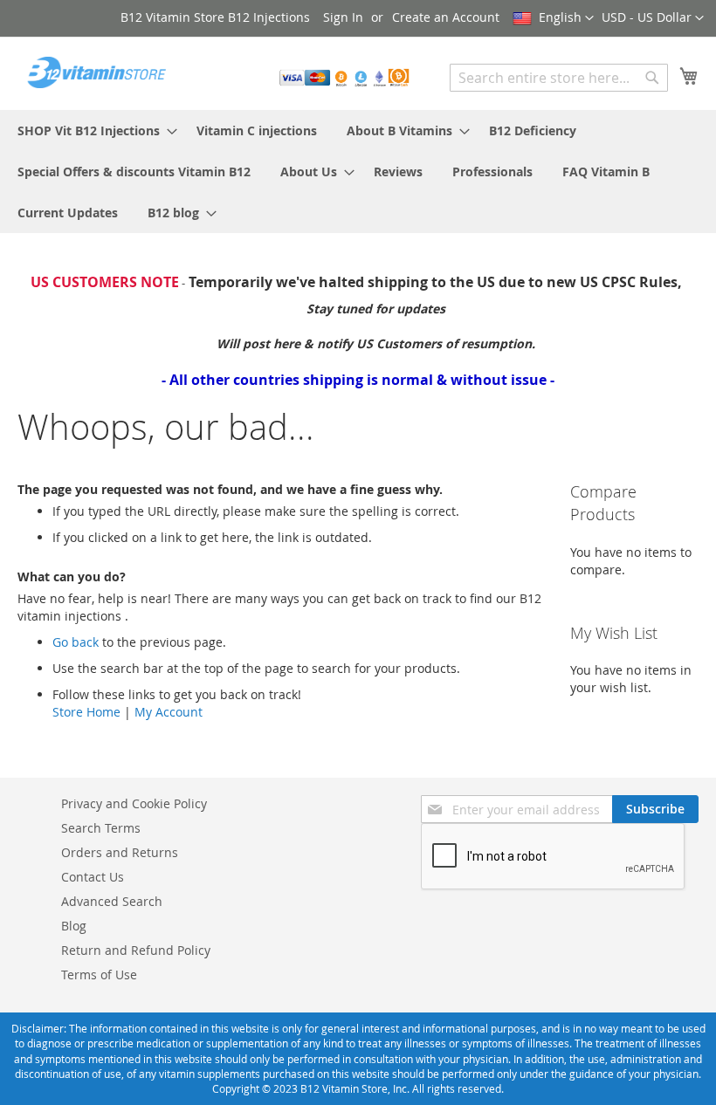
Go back (75, 642)
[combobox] (559, 78)
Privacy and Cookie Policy (134, 803)
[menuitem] (92, 130)
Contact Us (92, 876)
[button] (653, 18)
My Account (168, 711)
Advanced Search (111, 901)
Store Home (86, 711)
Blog (73, 925)
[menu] (358, 171)
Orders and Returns (119, 852)
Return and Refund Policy (135, 950)
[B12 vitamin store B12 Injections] (91, 72)
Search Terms (101, 828)
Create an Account (445, 17)
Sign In (343, 17)
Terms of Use (99, 974)
